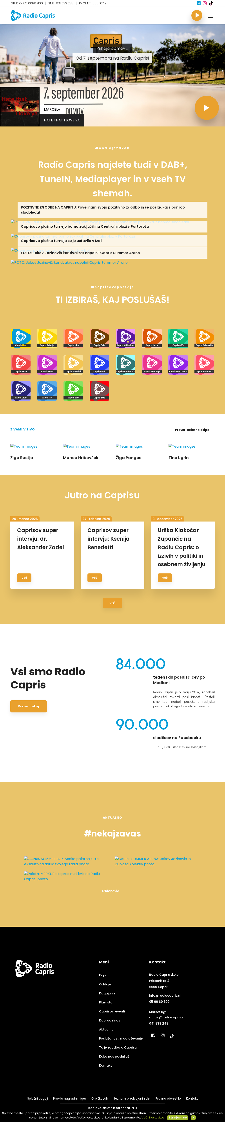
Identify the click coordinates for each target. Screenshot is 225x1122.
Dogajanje (107, 993)
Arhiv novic (110, 891)
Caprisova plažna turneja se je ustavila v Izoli (61, 240)
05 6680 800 (33, 3)
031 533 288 (65, 3)
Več (24, 578)
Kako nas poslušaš (114, 1056)
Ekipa (103, 975)
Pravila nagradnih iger (69, 1098)
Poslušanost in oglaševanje (121, 1038)
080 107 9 (100, 3)
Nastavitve (156, 1117)
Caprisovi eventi (112, 1011)
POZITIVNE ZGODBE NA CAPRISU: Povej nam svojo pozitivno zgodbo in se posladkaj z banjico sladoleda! (103, 210)
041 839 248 (158, 1023)
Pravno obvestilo (168, 1098)
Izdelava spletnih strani (106, 1108)
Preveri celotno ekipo (192, 430)
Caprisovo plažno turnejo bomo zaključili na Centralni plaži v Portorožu (85, 226)
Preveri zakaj (28, 706)
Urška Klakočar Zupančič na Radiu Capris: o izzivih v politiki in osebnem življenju (181, 547)
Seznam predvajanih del (131, 1098)
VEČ (112, 603)
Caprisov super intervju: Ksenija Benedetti (108, 539)
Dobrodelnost (110, 1020)
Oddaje (105, 984)
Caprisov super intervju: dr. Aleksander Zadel (40, 539)
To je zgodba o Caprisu (118, 1047)
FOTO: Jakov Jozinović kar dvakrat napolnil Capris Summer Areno (80, 252)
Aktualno (106, 1029)
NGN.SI (132, 1108)
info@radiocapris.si (164, 996)
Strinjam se (178, 1117)
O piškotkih (99, 1098)
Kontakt (105, 1065)
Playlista (105, 1002)
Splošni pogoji (37, 1098)
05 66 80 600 (159, 1002)
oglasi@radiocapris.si (166, 1017)
